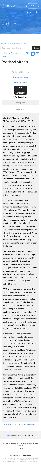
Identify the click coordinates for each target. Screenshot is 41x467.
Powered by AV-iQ (29, 424)
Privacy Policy (19, 424)
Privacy (20, 448)
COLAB (29, 455)
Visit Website (21, 82)
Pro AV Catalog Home (10, 44)
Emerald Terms (8, 424)
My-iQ (25, 44)
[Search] (36, 12)
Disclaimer (20, 452)
